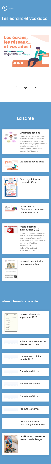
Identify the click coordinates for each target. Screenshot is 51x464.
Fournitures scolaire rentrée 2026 (30, 358)
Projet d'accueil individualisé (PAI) (29, 228)
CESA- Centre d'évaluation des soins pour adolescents (32, 209)
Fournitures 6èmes (30, 408)
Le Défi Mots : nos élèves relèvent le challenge (32, 438)
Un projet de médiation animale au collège (32, 263)
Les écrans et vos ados (32, 161)
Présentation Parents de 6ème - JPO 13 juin (33, 343)
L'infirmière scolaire (30, 132)
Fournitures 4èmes (30, 383)
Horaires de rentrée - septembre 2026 (31, 316)
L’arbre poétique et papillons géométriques (32, 423)
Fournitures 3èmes (29, 371)
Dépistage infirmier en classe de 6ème (31, 181)
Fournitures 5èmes (30, 396)
